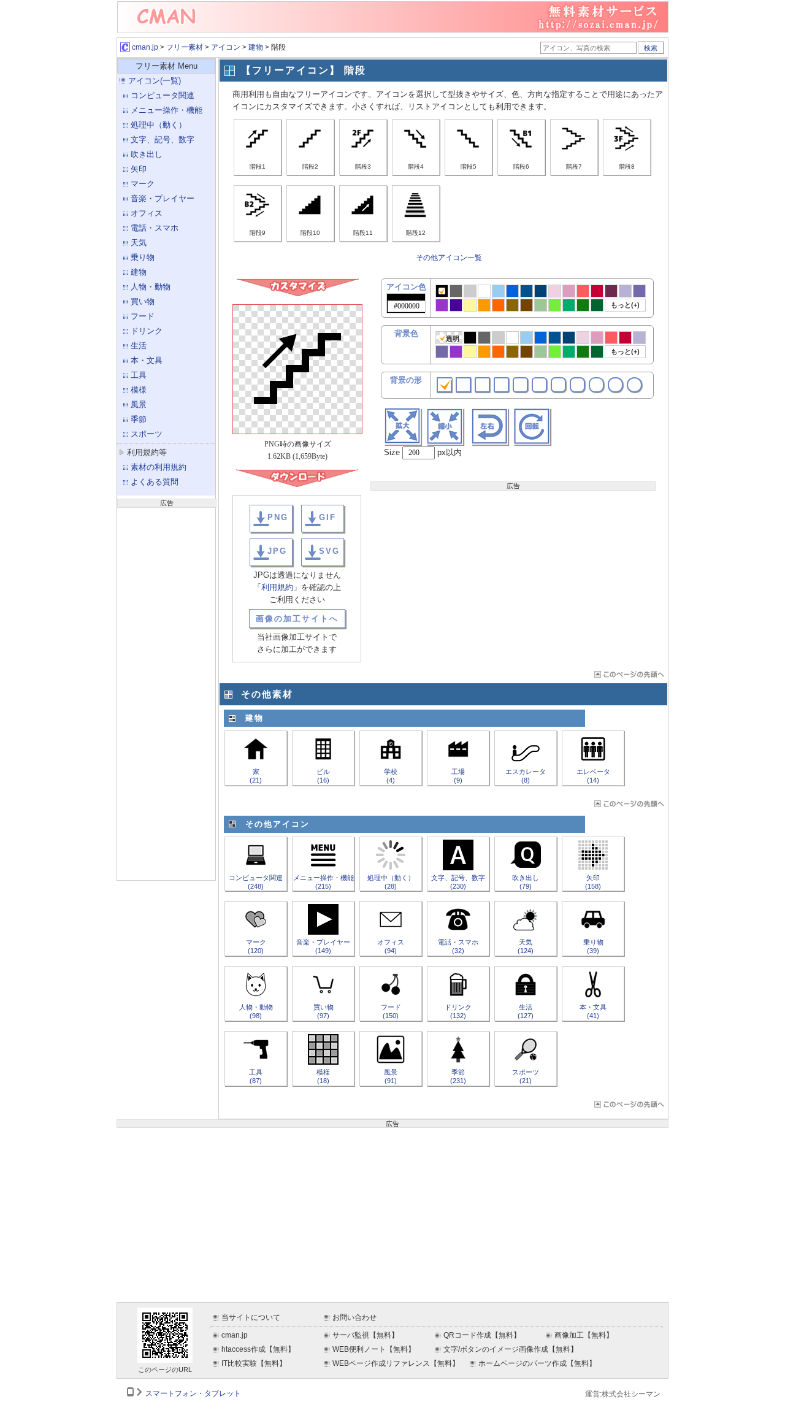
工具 (139, 375)
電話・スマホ (154, 227)
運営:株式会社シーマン (623, 1394)
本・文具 (147, 360)
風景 (139, 404)
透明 (452, 338)
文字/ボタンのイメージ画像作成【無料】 (510, 1349)
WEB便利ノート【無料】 (373, 1349)
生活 (139, 345)
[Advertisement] (166, 692)
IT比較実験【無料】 (253, 1363)
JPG (277, 551)
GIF (327, 517)
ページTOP (628, 674)
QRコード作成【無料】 (482, 1335)
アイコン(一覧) (154, 80)
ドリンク (147, 330)
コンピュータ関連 (162, 95)
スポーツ (147, 434)
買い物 (143, 301)
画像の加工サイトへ (297, 618)
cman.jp (144, 47)
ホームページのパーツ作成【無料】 (537, 1363)
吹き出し (147, 154)
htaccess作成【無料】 (258, 1349)
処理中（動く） (158, 124)
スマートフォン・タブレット (193, 1393)
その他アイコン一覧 (449, 257)
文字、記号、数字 (162, 139)
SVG (329, 551)
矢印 (139, 169)
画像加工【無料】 (583, 1335)
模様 (139, 389)
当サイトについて (250, 1317)
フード (143, 316)
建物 (255, 47)
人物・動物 (150, 286)
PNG (277, 517)
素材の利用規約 (158, 467)
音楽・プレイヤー (162, 198)
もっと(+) (625, 304)
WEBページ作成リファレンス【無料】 (395, 1363)
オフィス (147, 213)
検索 (650, 48)
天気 (139, 242)
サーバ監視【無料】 (365, 1335)
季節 (139, 419)
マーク (143, 183)
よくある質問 (154, 481)
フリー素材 (184, 47)
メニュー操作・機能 (166, 110)
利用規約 (277, 587)
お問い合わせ (354, 1317)
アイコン (225, 47)
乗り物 (143, 257)
